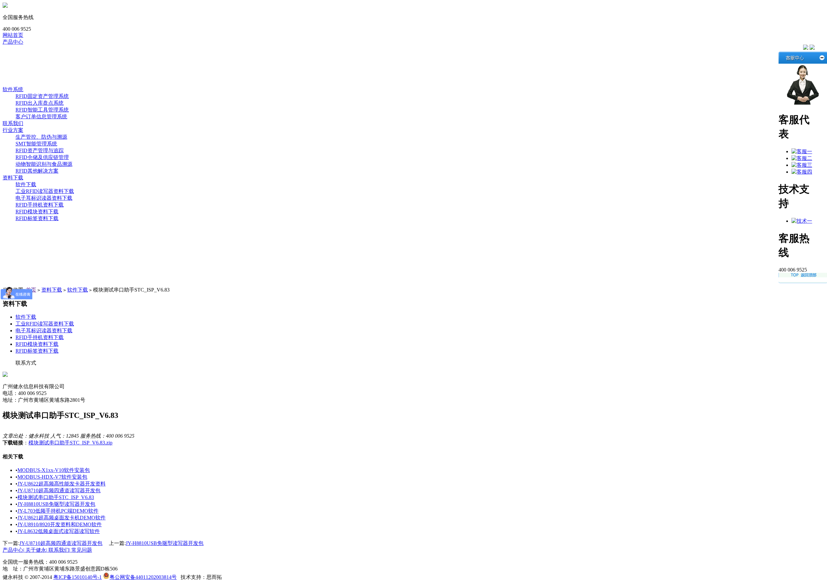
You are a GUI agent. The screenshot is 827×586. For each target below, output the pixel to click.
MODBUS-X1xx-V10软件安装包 (53, 470)
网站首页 (13, 35)
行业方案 (13, 130)
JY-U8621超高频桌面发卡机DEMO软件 (61, 517)
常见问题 (81, 550)
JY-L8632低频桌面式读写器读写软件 (58, 531)
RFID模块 (27, 48)
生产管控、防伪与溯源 (41, 137)
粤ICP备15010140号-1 (77, 577)
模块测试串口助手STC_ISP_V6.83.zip (70, 442)
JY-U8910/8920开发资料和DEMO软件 (59, 524)
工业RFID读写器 (34, 55)
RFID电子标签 (32, 76)
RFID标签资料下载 (37, 218)
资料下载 (13, 177)
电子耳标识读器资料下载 (44, 198)
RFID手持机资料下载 (40, 205)
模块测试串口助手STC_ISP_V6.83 (55, 497)
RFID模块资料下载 (37, 211)
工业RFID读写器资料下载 (45, 191)
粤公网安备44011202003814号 (143, 577)
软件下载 (26, 184)
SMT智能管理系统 (36, 143)
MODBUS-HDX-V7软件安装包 (52, 477)
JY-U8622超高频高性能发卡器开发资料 (61, 483)
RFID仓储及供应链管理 (42, 157)
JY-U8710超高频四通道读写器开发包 (58, 490)
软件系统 (26, 82)
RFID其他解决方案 (37, 171)
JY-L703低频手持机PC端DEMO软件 (58, 511)
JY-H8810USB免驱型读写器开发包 (56, 504)
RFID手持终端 (32, 69)
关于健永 (36, 550)
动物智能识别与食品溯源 (44, 164)
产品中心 (13, 42)
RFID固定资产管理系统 (42, 96)
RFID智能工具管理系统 (42, 109)
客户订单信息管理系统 (41, 116)
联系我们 (13, 123)
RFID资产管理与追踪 (40, 150)
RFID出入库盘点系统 (40, 103)
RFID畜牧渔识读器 (37, 62)
